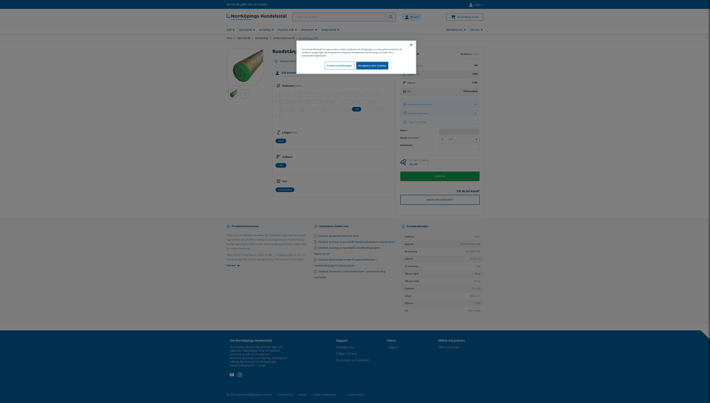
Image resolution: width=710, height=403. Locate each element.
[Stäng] (411, 45)
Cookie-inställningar (339, 65)
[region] (356, 57)
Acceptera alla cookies (372, 65)
